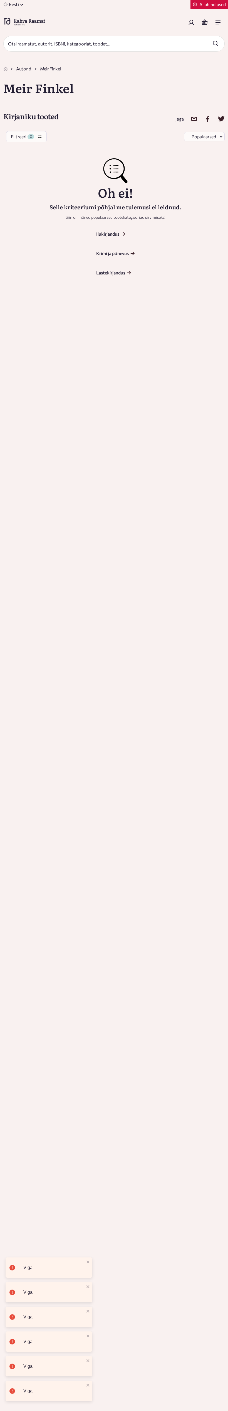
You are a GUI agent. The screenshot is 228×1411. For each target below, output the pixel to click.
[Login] (191, 22)
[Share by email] (190, 118)
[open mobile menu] (218, 22)
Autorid (23, 68)
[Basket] (204, 22)
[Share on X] (218, 118)
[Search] (215, 43)
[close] (88, 1262)
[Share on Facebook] (204, 118)
